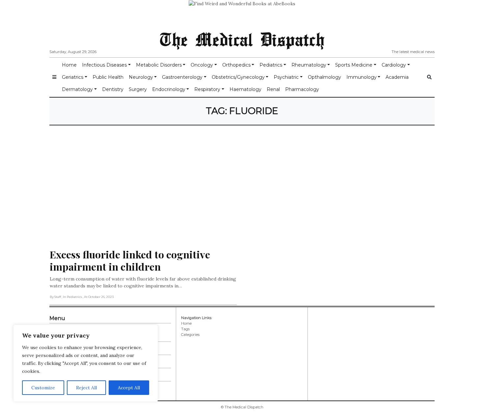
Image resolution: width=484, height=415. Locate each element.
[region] (85, 363)
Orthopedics (236, 65)
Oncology (202, 65)
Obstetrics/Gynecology (238, 77)
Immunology (361, 77)
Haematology (245, 89)
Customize (43, 388)
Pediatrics (270, 65)
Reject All (86, 388)
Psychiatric (286, 77)
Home (69, 65)
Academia (397, 77)
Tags (185, 329)
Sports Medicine (353, 65)
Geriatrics (72, 77)
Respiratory (207, 89)
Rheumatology (308, 65)
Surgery (138, 89)
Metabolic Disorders (159, 65)
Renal (273, 89)
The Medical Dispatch (242, 39)
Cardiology (394, 65)
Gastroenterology (182, 77)
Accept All (129, 388)
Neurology (141, 77)
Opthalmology (324, 77)
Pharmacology (302, 89)
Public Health (108, 77)
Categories (190, 334)
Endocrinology (168, 89)
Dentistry (112, 89)
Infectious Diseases (104, 65)
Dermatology (77, 89)
